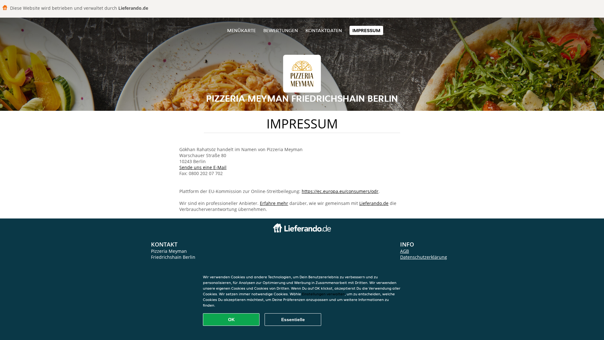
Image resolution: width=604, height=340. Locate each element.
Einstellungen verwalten (323, 294)
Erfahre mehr (274, 203)
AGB (404, 251)
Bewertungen (280, 30)
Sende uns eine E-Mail (202, 167)
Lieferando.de (374, 203)
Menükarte (241, 30)
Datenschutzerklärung (423, 257)
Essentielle (293, 319)
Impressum (366, 30)
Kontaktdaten (323, 30)
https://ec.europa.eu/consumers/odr (340, 191)
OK (231, 319)
